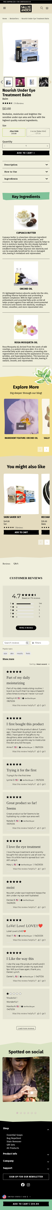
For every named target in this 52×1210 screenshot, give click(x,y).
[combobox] (39, 664)
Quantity (7, 141)
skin (12, 653)
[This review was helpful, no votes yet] (38, 705)
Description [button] (11, 164)
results (20, 653)
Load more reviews (26, 1028)
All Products (13, 1148)
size (5, 653)
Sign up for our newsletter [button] (26, 1176)
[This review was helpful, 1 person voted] (39, 869)
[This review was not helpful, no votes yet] (43, 705)
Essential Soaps (15, 1135)
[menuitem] (23, 1185)
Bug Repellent (14, 1138)
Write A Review (26, 628)
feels (28, 653)
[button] (4, 8)
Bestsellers (14, 19)
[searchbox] (14, 643)
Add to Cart (21, 532)
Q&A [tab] (16, 563)
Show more (8, 659)
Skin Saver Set (12, 517)
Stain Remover (14, 1141)
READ (21, 426)
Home (4, 19)
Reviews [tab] (6, 563)
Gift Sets (11, 1144)
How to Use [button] (10, 171)
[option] (26, 1083)
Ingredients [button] (11, 178)
